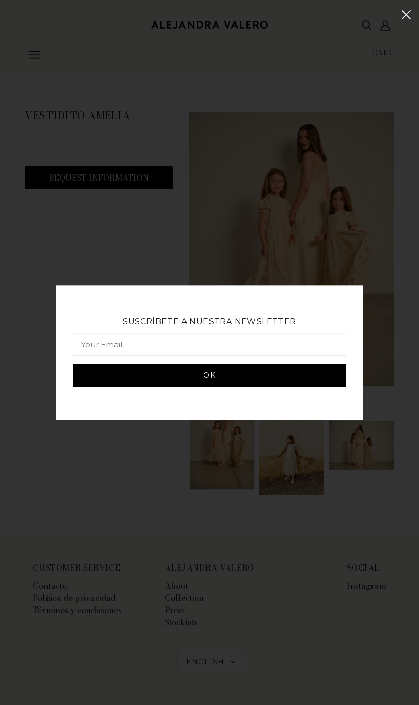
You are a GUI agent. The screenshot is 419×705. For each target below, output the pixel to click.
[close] (406, 14)
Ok (209, 375)
